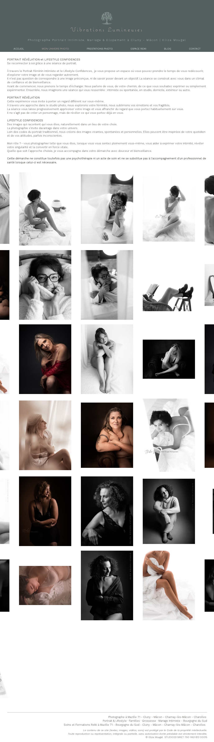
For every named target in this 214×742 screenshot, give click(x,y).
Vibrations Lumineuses (107, 29)
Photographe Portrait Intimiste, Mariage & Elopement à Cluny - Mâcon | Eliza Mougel (107, 40)
